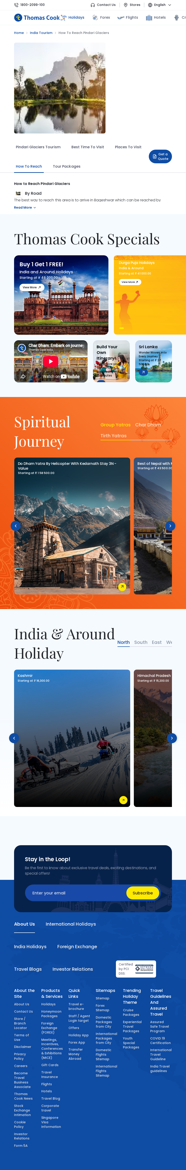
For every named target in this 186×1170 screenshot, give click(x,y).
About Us (21, 1004)
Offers (74, 1028)
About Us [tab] (24, 924)
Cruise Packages (131, 1012)
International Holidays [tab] (71, 924)
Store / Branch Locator (20, 1023)
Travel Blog (50, 1098)
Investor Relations (21, 1136)
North (123, 642)
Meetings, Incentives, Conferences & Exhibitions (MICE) (52, 1048)
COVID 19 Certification (160, 1040)
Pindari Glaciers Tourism (38, 147)
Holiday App (79, 1035)
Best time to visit (87, 147)
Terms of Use (21, 1037)
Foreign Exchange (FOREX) (49, 1028)
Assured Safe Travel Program (159, 1026)
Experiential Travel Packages (132, 1026)
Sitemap (102, 998)
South (140, 642)
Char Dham (148, 425)
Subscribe (143, 893)
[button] (121, 328)
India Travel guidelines (160, 1068)
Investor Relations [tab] (73, 969)
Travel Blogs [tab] (28, 969)
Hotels (160, 17)
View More (30, 287)
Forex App (77, 1042)
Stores (135, 5)
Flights (132, 17)
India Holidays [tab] (30, 946)
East (157, 642)
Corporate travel (50, 1108)
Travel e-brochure (76, 1006)
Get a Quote (163, 156)
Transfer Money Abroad (76, 1054)
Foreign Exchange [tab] (77, 946)
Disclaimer (22, 1047)
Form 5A (21, 1145)
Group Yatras (115, 425)
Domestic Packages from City (104, 1022)
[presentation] (16, 526)
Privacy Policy (20, 1056)
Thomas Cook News (23, 1096)
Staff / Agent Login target (79, 1018)
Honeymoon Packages (51, 1013)
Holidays (48, 1004)
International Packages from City (106, 1038)
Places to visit (128, 147)
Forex (105, 17)
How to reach (29, 166)
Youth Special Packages (131, 1043)
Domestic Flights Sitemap (103, 1054)
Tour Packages (66, 166)
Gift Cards (50, 1065)
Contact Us (106, 5)
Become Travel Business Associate (22, 1080)
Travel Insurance (49, 1074)
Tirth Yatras (113, 436)
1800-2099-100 (32, 5)
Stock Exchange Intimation (22, 1110)
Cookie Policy (20, 1124)
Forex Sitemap (102, 1007)
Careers (20, 1066)
